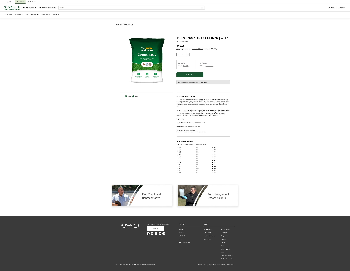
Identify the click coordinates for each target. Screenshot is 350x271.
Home (118, 24)
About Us (181, 232)
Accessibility (230, 264)
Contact (54, 14)
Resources (182, 236)
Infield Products (225, 249)
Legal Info (211, 264)
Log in (178, 49)
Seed (222, 246)
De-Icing (223, 242)
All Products (8, 14)
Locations (181, 229)
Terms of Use (221, 264)
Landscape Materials (227, 255)
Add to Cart (190, 75)
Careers (181, 239)
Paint (222, 252)
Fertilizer (223, 239)
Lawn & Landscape (31, 14)
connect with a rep (197, 49)
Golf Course (17, 14)
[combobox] (129, 7)
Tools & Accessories (227, 259)
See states (203, 82)
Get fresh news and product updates (158, 224)
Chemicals (224, 232)
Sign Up (155, 228)
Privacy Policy (202, 264)
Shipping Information (185, 242)
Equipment (224, 236)
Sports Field (44, 14)
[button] (331, 7)
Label (129, 96)
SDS (136, 96)
